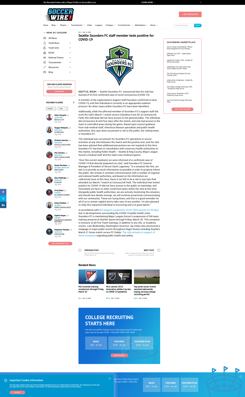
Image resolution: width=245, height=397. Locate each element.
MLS (79, 32)
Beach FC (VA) (59, 119)
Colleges (109, 25)
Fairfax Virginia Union (62, 207)
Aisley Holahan (60, 203)
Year (61, 108)
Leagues (98, 25)
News (45, 25)
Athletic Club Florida (62, 144)
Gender (50, 108)
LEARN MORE (147, 2)
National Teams (56, 57)
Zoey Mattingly (60, 178)
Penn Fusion (58, 169)
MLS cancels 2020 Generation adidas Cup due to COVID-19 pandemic (118, 289)
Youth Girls (53, 48)
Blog (53, 25)
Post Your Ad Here (182, 109)
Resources (53, 67)
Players (63, 25)
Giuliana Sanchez (61, 140)
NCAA (51, 52)
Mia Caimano (59, 153)
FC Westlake (59, 132)
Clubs (89, 25)
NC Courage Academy (62, 195)
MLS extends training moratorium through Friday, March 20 (91, 289)
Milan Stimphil (60, 115)
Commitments (124, 25)
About (152, 25)
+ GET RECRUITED (190, 14)
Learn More (59, 91)
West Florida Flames (62, 157)
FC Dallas (58, 182)
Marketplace (140, 25)
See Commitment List (60, 243)
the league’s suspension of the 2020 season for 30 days (129, 210)
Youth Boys (53, 43)
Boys (108, 298)
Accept (17, 392)
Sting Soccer (59, 234)
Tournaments (76, 25)
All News (52, 38)
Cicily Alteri (59, 190)
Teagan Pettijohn (61, 127)
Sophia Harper (60, 215)
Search (198, 25)
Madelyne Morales (62, 229)
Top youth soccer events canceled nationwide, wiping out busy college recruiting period (145, 290)
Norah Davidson (61, 165)
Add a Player (119, 355)
